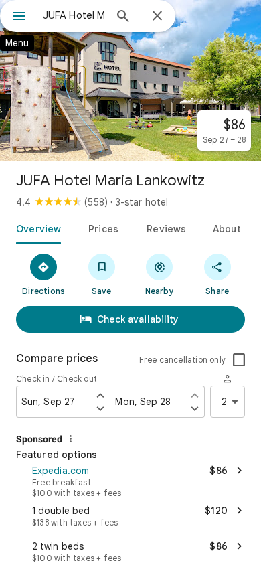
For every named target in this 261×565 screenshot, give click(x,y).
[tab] (36, 228)
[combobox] (73, 15)
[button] (130, 480)
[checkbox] (239, 360)
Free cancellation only (182, 360)
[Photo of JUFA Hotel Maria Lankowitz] (130, 80)
